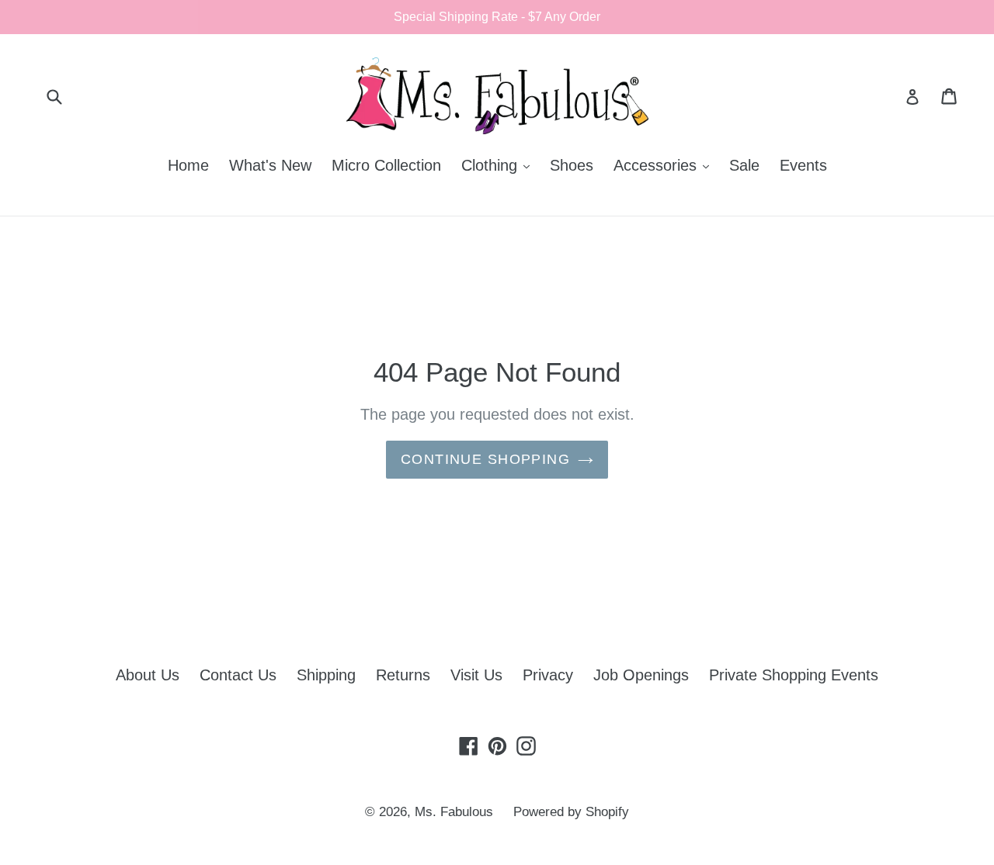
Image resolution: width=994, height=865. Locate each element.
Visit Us (476, 674)
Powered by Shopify (571, 811)
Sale (744, 165)
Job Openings (641, 674)
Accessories (665, 165)
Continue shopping (485, 459)
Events (803, 165)
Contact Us (238, 674)
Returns (403, 674)
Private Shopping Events (793, 674)
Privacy (548, 674)
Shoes (571, 165)
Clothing (499, 165)
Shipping (326, 674)
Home (188, 165)
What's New (270, 165)
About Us (147, 674)
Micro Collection (386, 165)
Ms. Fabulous (454, 811)
